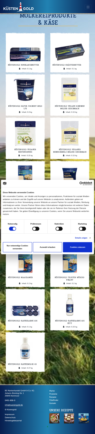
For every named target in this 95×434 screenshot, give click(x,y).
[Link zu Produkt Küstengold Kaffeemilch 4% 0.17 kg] (25, 352)
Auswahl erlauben (47, 247)
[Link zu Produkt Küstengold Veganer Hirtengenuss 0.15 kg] (25, 138)
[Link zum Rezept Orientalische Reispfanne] (84, 418)
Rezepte (52, 397)
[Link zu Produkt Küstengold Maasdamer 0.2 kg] (25, 266)
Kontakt (52, 403)
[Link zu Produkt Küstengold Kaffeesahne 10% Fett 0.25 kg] (69, 309)
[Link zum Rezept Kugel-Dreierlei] (54, 418)
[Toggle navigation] (88, 7)
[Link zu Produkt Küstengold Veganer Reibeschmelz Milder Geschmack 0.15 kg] (69, 138)
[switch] (35, 229)
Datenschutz (10, 417)
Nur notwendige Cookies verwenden (17, 247)
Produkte (53, 394)
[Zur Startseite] (18, 7)
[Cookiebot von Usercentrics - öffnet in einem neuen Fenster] (81, 183)
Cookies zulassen (77, 247)
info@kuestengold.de (14, 405)
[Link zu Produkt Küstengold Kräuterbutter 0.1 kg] (69, 52)
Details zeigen (81, 238)
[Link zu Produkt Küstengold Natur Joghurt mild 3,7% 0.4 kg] (25, 95)
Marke (52, 391)
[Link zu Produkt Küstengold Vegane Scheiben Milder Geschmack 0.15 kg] (69, 95)
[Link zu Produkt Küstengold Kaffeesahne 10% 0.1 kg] (25, 309)
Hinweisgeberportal (13, 420)
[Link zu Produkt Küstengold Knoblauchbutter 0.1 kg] (25, 52)
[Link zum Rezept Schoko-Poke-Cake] (69, 418)
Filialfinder (53, 400)
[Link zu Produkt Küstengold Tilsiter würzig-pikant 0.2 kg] (69, 266)
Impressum (9, 414)
